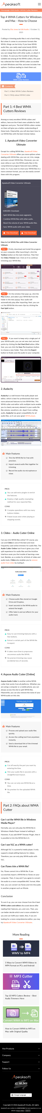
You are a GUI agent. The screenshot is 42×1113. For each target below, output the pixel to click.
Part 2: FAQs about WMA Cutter (17, 95)
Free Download (12, 233)
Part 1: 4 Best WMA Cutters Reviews (18, 91)
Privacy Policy (20, 1110)
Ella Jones (14, 29)
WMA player (30, 416)
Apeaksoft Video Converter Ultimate (16, 183)
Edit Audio (15, 10)
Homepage (5, 10)
